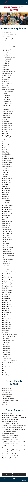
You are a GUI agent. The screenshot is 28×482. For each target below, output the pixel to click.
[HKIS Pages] (14, 2)
